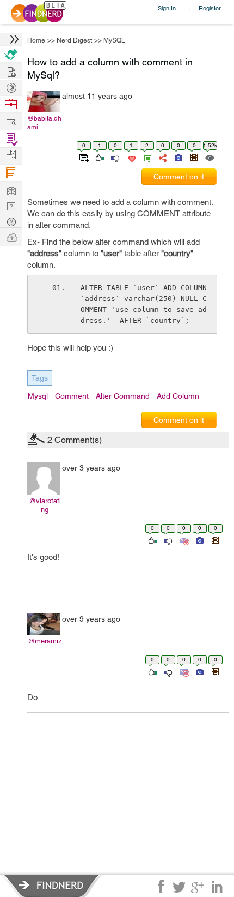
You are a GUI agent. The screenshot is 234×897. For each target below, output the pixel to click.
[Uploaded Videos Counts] (214, 539)
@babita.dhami (44, 123)
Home (36, 40)
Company (11, 155)
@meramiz (45, 641)
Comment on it (178, 176)
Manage (11, 138)
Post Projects (11, 70)
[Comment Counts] (145, 157)
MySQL (114, 40)
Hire (11, 54)
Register (210, 7)
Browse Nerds (11, 86)
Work (11, 104)
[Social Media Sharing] (162, 157)
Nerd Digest (74, 40)
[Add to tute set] (83, 157)
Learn (11, 173)
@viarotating (45, 505)
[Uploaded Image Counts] (177, 157)
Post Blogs (11, 237)
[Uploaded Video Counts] (193, 157)
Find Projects (11, 121)
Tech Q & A (11, 205)
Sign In (167, 7)
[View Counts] (209, 157)
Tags (40, 378)
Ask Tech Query (11, 221)
